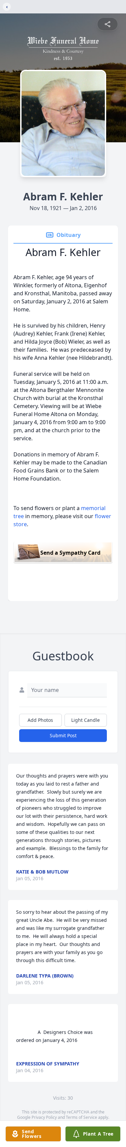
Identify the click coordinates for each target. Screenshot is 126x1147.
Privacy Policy (44, 1117)
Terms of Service (81, 1117)
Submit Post (63, 735)
